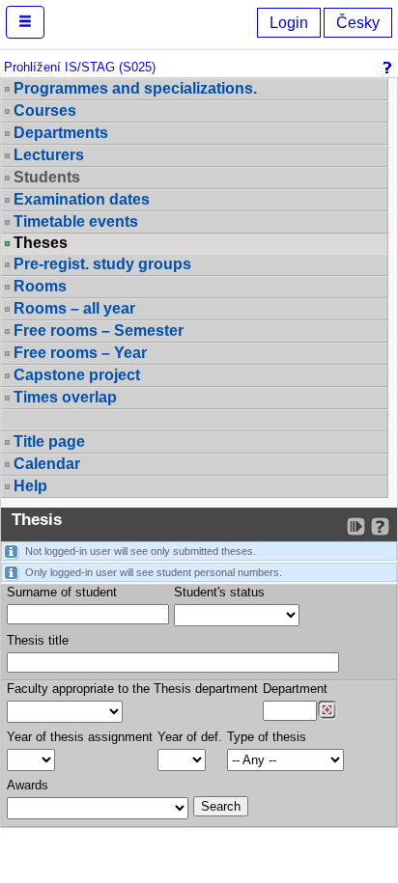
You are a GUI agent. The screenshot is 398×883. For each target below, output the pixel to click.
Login (289, 22)
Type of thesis (266, 737)
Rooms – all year (74, 308)
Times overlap (65, 397)
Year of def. (189, 737)
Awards (27, 785)
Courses (45, 110)
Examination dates (82, 199)
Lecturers (49, 155)
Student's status (219, 592)
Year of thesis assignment (80, 737)
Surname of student (62, 592)
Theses (41, 243)
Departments (61, 132)
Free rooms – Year (80, 353)
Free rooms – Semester (99, 330)
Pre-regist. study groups (102, 264)
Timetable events (76, 221)
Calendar (47, 463)
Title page (49, 441)
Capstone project (77, 375)
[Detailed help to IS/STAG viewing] (380, 526)
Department (295, 688)
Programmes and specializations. (135, 88)
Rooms (40, 286)
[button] (25, 22)
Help (30, 486)
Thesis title (38, 640)
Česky (358, 22)
